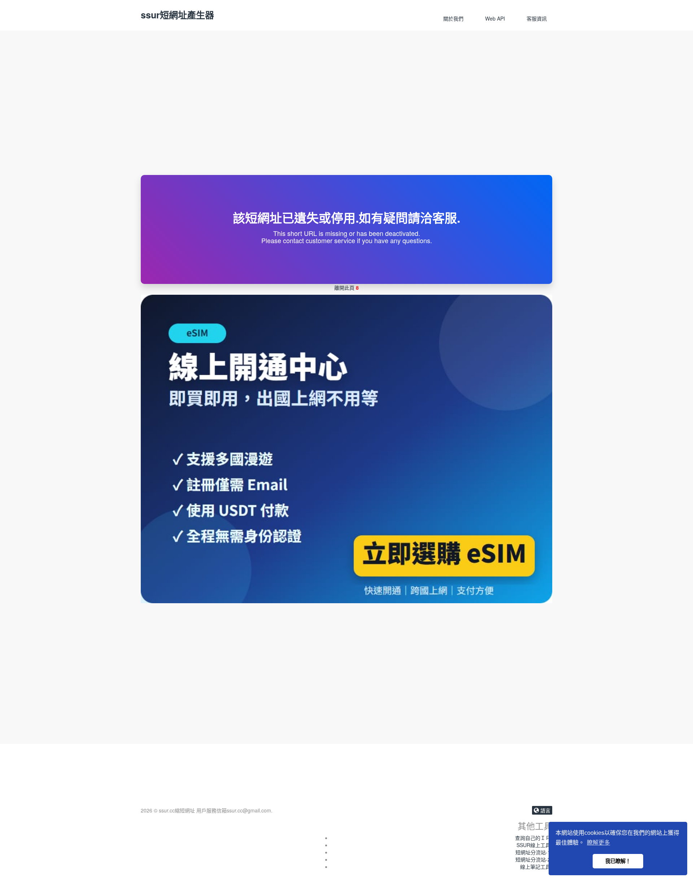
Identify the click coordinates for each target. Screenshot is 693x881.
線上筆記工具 (535, 866)
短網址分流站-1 (532, 852)
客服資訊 (537, 18)
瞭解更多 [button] (598, 843)
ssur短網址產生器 (177, 14)
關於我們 (453, 18)
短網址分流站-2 (532, 859)
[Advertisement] (346, 120)
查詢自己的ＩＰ (532, 837)
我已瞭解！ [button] (618, 861)
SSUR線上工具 (533, 845)
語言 (544, 810)
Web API (495, 18)
